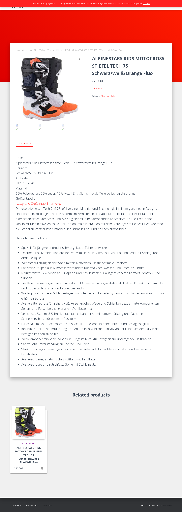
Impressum (16, 505)
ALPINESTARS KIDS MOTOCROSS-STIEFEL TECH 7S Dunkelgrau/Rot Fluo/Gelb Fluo (28, 455)
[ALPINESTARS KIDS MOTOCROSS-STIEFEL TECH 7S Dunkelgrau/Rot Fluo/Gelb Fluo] (28, 422)
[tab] (26, 143)
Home (18, 50)
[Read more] (41, 468)
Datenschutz (32, 505)
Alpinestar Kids (53, 50)
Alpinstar (43, 50)
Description (24, 143)
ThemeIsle (167, 505)
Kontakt (48, 505)
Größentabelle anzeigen (39, 203)
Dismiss (146, 3)
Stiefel (36, 50)
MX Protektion (27, 50)
